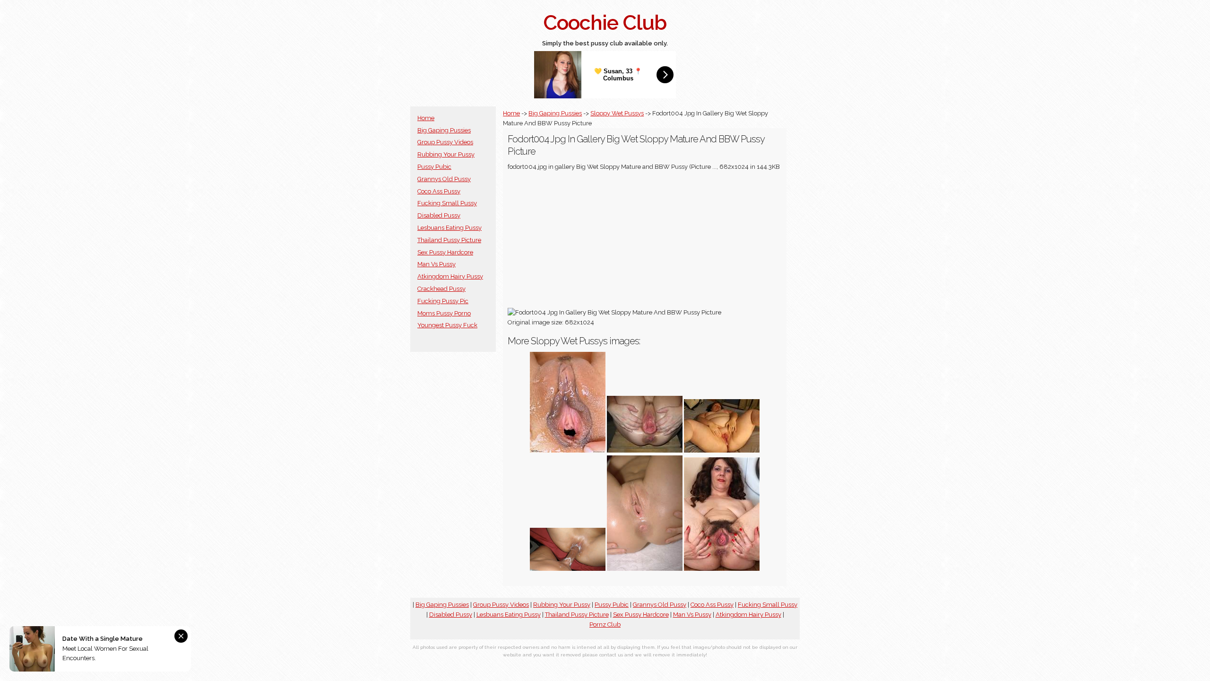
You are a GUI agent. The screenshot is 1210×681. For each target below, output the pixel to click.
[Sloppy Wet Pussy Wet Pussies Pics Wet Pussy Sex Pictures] (645, 568)
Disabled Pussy (438, 215)
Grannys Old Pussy (444, 179)
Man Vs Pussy (436, 264)
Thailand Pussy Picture (449, 240)
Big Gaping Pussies (444, 130)
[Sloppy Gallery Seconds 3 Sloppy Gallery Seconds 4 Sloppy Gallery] (722, 450)
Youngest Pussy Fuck (447, 325)
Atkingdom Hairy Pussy (450, 276)
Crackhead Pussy (441, 288)
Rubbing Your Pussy (446, 154)
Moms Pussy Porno (444, 313)
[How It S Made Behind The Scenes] (567, 450)
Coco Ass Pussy (438, 191)
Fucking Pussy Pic (442, 301)
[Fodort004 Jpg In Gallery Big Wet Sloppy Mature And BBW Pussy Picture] (722, 568)
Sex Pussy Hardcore (445, 252)
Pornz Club (605, 624)
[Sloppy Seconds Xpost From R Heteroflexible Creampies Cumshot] (567, 568)
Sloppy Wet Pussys (617, 113)
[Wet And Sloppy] (645, 450)
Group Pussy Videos (445, 142)
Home (425, 118)
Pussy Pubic (434, 166)
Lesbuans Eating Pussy (449, 227)
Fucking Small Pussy (447, 203)
